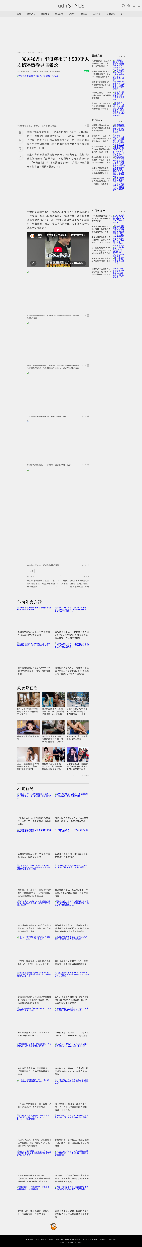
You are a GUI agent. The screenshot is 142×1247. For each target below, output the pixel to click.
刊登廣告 (29, 1239)
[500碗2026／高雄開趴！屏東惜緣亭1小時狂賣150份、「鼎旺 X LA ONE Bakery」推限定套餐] (34, 1126)
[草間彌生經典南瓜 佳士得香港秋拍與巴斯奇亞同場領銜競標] (34, 618)
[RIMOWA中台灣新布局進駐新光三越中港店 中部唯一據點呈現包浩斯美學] (119, 272)
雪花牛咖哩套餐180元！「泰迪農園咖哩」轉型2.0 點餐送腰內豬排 (71, 820)
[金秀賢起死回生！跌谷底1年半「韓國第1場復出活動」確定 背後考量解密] (34, 654)
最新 (19, 14)
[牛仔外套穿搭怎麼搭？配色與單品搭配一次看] (119, 261)
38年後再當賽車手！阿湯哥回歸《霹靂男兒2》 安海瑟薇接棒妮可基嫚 (33, 1071)
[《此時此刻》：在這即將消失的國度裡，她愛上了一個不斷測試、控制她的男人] (34, 804)
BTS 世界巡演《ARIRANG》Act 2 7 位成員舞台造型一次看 (34, 1034)
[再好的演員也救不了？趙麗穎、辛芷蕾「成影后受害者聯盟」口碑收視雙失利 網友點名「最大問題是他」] (72, 654)
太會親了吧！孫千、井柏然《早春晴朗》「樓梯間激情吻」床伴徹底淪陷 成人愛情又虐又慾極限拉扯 (72, 634)
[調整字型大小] (20, 156)
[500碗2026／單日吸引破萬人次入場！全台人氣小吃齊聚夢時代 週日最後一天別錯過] (72, 1090)
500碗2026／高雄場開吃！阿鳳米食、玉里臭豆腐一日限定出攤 (33, 1212)
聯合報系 (86, 1239)
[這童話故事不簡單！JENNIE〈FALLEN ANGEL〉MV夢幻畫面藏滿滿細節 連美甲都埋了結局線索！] (34, 1161)
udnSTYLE (21, 52)
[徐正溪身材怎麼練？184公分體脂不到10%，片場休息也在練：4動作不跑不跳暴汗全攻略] (34, 912)
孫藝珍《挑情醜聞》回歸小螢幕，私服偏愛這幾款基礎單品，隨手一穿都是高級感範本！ (101, 230)
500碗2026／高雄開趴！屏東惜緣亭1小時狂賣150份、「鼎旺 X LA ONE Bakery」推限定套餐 (34, 1142)
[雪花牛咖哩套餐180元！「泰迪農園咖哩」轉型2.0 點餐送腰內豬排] (72, 804)
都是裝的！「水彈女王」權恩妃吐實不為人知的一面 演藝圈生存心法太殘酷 (72, 1142)
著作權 (67, 1239)
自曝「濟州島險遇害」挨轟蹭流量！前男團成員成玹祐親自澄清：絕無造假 (72, 1214)
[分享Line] (20, 140)
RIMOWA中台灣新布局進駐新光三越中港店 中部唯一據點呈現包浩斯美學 (101, 273)
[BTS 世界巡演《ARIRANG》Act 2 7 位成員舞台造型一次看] (34, 1019)
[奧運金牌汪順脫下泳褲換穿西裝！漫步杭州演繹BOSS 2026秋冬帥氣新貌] (119, 240)
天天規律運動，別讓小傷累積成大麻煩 (77, 737)
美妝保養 (59, 14)
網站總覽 (112, 1239)
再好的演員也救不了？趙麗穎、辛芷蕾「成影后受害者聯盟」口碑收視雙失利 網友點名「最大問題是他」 (72, 670)
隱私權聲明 (75, 1239)
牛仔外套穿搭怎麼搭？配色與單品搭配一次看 (101, 259)
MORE (121, 57)
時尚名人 (31, 14)
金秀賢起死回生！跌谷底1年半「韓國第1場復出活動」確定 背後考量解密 (34, 670)
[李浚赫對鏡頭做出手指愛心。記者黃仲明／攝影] (53, 99)
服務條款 (59, 1239)
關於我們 (103, 1239)
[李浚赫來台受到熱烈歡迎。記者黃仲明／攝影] (58, 393)
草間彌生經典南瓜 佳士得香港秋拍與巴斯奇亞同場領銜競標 (34, 633)
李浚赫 (31, 571)
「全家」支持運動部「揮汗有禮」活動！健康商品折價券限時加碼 (34, 1105)
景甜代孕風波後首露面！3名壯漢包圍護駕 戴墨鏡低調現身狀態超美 (53, 766)
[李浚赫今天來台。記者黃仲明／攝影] (58, 515)
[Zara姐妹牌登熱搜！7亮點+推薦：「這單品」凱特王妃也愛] (119, 218)
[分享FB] (20, 132)
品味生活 (97, 14)
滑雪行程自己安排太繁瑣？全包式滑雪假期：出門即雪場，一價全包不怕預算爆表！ (77, 711)
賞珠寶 (84, 14)
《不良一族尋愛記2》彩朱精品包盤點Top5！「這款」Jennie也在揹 (34, 962)
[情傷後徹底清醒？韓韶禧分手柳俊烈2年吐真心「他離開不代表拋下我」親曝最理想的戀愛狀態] (34, 983)
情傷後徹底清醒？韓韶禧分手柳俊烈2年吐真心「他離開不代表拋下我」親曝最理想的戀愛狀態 (34, 999)
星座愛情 (111, 14)
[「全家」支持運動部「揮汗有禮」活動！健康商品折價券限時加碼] (34, 1090)
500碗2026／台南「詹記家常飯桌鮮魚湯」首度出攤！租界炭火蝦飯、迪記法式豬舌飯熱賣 (72, 1178)
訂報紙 (94, 1239)
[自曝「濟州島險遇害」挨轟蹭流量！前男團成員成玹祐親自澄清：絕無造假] (72, 1197)
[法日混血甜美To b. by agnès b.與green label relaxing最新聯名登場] (119, 250)
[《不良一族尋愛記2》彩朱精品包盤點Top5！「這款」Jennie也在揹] (34, 947)
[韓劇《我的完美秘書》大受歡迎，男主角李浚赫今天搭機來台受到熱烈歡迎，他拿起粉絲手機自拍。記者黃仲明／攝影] (58, 342)
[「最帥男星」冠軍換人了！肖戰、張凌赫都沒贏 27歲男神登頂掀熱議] (72, 1019)
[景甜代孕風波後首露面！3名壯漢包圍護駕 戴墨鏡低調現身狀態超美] (72, 947)
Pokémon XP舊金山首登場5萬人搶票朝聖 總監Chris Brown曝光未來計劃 (71, 1071)
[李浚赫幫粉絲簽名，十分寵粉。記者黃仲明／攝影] (58, 441)
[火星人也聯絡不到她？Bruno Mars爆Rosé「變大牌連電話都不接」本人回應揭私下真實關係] (72, 983)
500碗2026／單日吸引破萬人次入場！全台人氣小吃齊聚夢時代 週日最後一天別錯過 (71, 1106)
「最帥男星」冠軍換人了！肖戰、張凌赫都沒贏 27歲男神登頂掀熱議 (72, 1034)
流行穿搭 (45, 14)
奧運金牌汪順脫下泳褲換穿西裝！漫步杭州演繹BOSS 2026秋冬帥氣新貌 (101, 241)
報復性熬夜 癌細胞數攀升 (28, 737)
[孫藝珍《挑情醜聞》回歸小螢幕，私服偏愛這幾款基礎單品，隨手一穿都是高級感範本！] (119, 229)
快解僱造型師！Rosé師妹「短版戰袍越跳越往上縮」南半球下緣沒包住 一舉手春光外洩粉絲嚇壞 (77, 766)
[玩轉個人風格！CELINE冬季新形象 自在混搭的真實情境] (72, 840)
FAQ (37, 1239)
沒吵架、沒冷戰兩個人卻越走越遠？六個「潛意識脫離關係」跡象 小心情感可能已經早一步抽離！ (53, 739)
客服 (42, 1239)
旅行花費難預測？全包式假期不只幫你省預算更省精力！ (27, 711)
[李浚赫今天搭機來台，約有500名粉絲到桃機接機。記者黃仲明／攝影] (58, 292)
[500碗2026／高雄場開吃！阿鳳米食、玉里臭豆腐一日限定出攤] (34, 1197)
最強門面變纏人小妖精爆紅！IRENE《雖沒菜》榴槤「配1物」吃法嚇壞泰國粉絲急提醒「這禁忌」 (53, 711)
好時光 (72, 14)
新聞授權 (50, 1239)
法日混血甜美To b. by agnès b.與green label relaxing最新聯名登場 (101, 250)
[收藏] (20, 148)
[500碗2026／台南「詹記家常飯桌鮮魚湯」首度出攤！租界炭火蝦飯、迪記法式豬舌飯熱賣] (72, 1161)
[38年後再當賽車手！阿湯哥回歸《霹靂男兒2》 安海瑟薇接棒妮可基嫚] (34, 1054)
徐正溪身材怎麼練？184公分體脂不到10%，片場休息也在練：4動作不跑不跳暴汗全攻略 (34, 928)
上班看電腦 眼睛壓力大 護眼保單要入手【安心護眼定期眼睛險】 (28, 766)
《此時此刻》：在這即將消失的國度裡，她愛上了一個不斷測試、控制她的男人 (34, 821)
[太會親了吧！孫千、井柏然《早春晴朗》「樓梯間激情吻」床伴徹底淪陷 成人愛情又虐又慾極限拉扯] (72, 618)
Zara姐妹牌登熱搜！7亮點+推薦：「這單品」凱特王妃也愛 (102, 218)
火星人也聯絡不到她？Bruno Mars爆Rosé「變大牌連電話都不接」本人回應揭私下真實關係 (71, 999)
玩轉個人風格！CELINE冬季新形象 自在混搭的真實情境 (71, 855)
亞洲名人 (40, 52)
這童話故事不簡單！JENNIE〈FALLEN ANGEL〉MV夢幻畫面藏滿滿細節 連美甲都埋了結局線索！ (34, 1178)
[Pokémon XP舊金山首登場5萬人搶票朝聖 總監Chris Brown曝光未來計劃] (72, 1054)
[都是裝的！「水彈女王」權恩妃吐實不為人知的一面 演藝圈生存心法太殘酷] (72, 1126)
